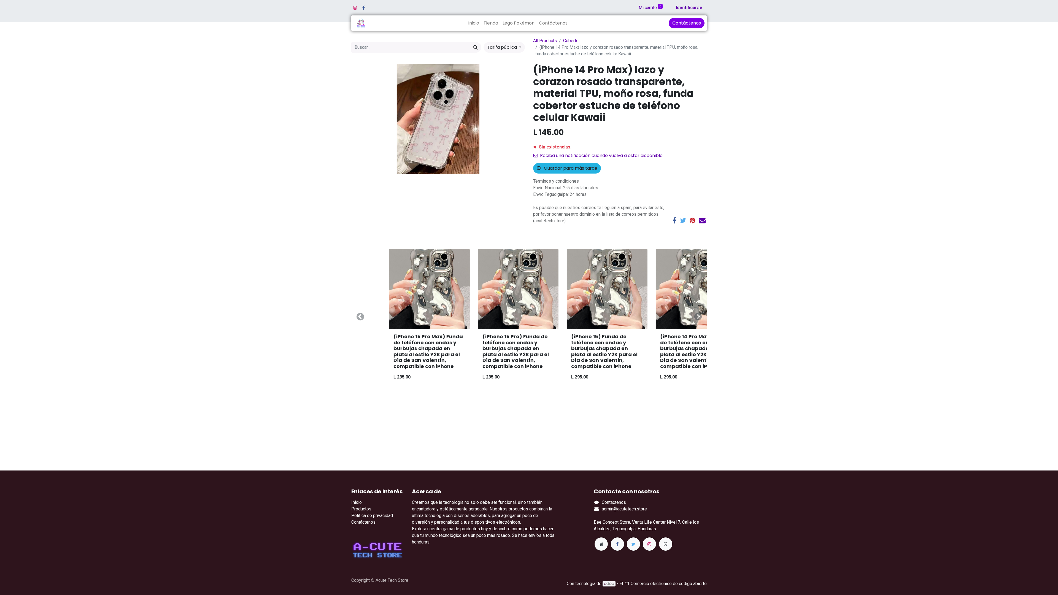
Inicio (356, 502)
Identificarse (689, 7)
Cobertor (571, 40)
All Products (545, 40)
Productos (361, 509)
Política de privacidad (372, 515)
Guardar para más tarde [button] (570, 168)
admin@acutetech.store (624, 509)
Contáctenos (686, 23)
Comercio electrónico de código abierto (669, 583)
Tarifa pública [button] (502, 47)
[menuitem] (473, 23)
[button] (360, 317)
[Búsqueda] (475, 47)
